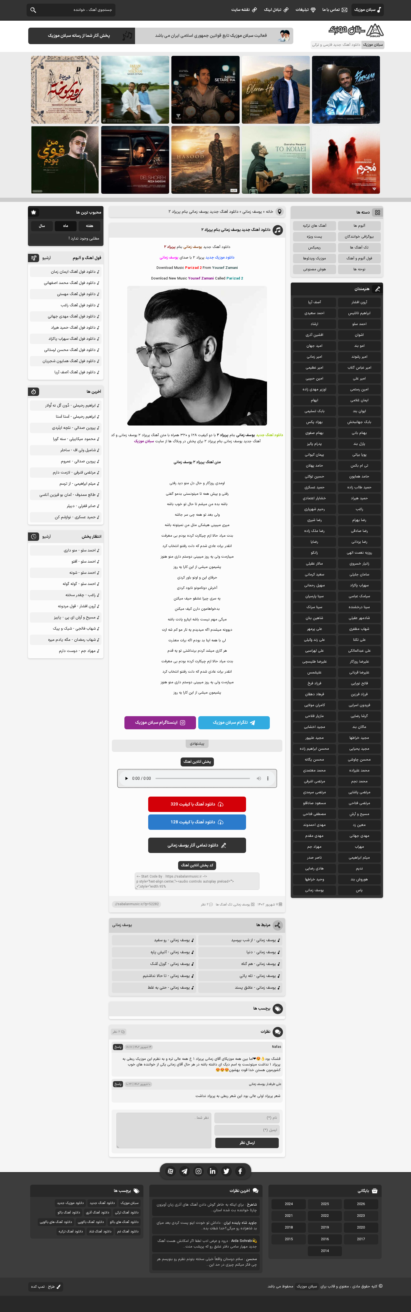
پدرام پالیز (314, 444)
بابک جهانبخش (359, 422)
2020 (361, 1227)
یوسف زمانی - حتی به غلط (169, 988)
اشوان (359, 335)
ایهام (314, 400)
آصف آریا (314, 302)
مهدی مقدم (314, 836)
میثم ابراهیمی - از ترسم (78, 484)
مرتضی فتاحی (359, 803)
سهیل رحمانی (314, 585)
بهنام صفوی (314, 433)
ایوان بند (359, 411)
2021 (289, 1216)
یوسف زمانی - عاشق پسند (255, 988)
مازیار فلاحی (314, 716)
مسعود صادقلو (314, 803)
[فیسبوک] (240, 1171)
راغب (359, 509)
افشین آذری (314, 335)
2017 (361, 1239)
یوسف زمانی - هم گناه (258, 964)
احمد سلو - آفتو (84, 562)
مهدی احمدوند (314, 825)
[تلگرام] (184, 1171)
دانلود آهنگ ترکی (126, 1212)
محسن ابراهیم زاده (314, 749)
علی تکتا (359, 640)
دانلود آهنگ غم (127, 1231)
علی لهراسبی (314, 651)
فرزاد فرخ (314, 683)
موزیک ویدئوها (314, 258)
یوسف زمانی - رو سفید (172, 940)
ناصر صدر (314, 858)
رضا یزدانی (359, 542)
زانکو (314, 553)
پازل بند (359, 444)
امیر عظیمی (314, 368)
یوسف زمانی (252, 212)
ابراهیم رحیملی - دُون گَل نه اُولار (70, 405)
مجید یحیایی (359, 749)
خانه (269, 212)
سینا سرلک (314, 607)
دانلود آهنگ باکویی (91, 1222)
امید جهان (314, 346)
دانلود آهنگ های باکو (124, 1222)
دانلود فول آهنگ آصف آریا (75, 372)
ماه (65, 226)
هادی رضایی (314, 868)
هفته (89, 226)
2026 (361, 1204)
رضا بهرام (359, 520)
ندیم (359, 868)
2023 (361, 1216)
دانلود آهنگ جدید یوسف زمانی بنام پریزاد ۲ (235, 230)
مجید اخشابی (314, 727)
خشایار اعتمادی (314, 498)
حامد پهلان (314, 466)
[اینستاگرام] (198, 1171)
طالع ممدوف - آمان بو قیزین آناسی (67, 495)
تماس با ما (331, 10)
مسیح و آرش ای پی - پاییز (75, 617)
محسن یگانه (314, 760)
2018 (289, 1227)
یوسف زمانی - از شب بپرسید (253, 940)
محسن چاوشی (359, 760)
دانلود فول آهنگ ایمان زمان (73, 272)
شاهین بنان (314, 618)
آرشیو (46, 258)
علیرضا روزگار (359, 662)
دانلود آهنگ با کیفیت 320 (193, 804)
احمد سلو (359, 324)
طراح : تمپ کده (43, 1287)
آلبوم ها (359, 226)
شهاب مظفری (359, 629)
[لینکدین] (212, 1171)
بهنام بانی (359, 433)
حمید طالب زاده (359, 487)
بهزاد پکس (314, 422)
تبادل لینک (272, 10)
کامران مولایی (314, 705)
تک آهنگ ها (224, 904)
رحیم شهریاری (314, 509)
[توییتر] (226, 1171)
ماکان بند (359, 727)
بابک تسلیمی (314, 411)
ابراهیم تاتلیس (359, 313)
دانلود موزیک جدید (70, 1203)
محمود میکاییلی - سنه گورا (74, 439)
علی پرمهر (314, 629)
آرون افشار (359, 302)
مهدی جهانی (359, 836)
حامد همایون (359, 476)
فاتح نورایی (359, 683)
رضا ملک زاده (314, 531)
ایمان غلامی (359, 400)
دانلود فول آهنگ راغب (78, 305)
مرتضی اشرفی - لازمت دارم (74, 472)
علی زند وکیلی (314, 640)
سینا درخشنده (359, 607)
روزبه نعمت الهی (359, 553)
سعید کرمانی (314, 574)
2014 (325, 1251)
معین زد (359, 825)
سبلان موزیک (364, 10)
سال (42, 226)
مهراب (359, 847)
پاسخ (118, 1047)
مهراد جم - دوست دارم (77, 651)
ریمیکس (314, 247)
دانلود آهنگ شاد (100, 1231)
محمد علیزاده (359, 770)
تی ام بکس (359, 466)
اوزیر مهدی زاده (314, 389)
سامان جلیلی (359, 574)
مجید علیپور (314, 738)
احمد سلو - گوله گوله (79, 584)
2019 (325, 1227)
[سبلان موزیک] (356, 35)
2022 (325, 1216)
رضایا (314, 542)
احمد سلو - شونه (82, 573)
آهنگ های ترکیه (314, 226)
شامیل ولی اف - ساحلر (78, 450)
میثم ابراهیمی (359, 858)
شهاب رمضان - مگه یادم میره (72, 640)
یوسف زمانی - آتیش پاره (170, 952)
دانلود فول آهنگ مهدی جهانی (72, 316)
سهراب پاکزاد (359, 585)
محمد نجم (359, 781)
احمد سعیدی (314, 313)
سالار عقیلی (314, 564)
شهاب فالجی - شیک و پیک (74, 629)
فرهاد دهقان (314, 694)
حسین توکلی (314, 476)
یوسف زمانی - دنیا (261, 952)
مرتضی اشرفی (314, 781)
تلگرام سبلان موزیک (230, 723)
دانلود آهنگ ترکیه (71, 1231)
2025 (325, 1204)
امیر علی (359, 378)
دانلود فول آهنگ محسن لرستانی (70, 350)
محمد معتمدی (314, 770)
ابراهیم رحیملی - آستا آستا (76, 417)
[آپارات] (170, 1171)
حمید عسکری (314, 487)
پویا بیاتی (359, 455)
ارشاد (314, 324)
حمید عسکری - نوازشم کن (75, 517)
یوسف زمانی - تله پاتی (258, 976)
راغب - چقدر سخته (80, 595)
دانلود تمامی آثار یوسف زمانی (192, 845)
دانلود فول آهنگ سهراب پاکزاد (72, 339)
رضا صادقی (359, 531)
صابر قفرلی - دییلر (81, 506)
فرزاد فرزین (359, 694)
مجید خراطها (359, 738)
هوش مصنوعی (314, 269)
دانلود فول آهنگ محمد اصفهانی (70, 283)
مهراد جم (314, 847)
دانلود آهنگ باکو (69, 1212)
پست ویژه (314, 237)
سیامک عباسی (359, 596)
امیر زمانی (314, 357)
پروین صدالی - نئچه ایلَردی (74, 428)
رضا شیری (314, 520)
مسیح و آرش (359, 814)
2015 (289, 1239)
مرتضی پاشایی (359, 792)
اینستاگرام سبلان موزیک (156, 723)
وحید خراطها (314, 879)
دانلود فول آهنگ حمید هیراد (73, 328)
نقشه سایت (240, 10)
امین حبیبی (314, 378)
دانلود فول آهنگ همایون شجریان (69, 361)
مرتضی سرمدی (314, 792)
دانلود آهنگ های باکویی (56, 1222)
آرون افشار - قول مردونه (77, 606)
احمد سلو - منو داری (80, 550)
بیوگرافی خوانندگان (359, 237)
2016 (325, 1239)
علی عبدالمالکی (359, 651)
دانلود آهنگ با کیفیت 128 (193, 822)
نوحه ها (359, 269)
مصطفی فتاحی (314, 814)
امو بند (359, 346)
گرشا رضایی (359, 716)
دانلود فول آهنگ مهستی (76, 294)
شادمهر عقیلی (359, 618)
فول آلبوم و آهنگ (359, 258)
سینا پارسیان (314, 596)
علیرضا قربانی (359, 672)
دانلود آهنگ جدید (102, 1203)
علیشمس (314, 672)
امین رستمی (359, 389)
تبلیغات (302, 10)
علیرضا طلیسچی (314, 662)
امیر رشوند (359, 357)
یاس (359, 890)
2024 (289, 1204)
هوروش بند (359, 879)
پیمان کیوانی (314, 455)
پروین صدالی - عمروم (78, 461)
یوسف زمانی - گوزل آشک (170, 964)
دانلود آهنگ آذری (97, 1212)
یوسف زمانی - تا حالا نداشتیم (166, 976)
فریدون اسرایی (359, 705)
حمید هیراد (359, 498)
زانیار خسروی (359, 564)
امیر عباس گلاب (359, 368)
